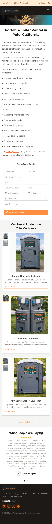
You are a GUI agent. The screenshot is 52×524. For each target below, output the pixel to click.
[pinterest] (18, 506)
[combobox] (37, 188)
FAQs (4, 497)
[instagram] (9, 506)
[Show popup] (46, 188)
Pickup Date (36, 193)
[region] (26, 456)
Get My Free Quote (16, 212)
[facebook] (4, 506)
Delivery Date (13, 193)
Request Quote (16, 497)
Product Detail (10, 287)
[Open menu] (47, 10)
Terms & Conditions (40, 493)
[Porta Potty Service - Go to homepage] (10, 10)
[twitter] (13, 506)
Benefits (25, 493)
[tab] (24, 480)
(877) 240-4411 (12, 151)
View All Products (24, 422)
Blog (16, 493)
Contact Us (6, 493)
